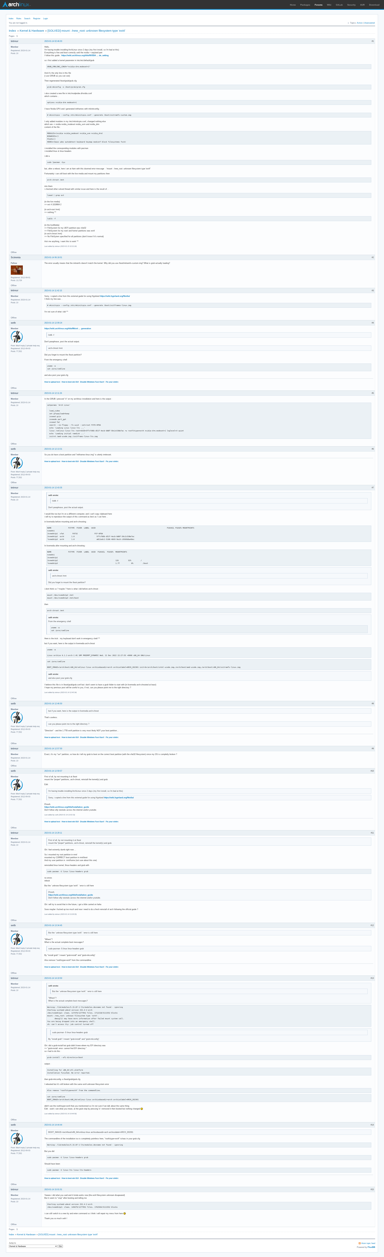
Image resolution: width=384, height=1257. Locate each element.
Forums (318, 5)
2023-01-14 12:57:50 (53, 748)
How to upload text (52, 382)
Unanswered (369, 23)
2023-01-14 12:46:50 (53, 703)
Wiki (329, 5)
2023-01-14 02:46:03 (53, 41)
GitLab (339, 5)
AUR (362, 5)
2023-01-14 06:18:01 (53, 257)
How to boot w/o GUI (70, 382)
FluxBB (371, 1247)
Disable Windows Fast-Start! (92, 382)
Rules (18, 18)
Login (45, 18)
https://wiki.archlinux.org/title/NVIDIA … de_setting (85, 55)
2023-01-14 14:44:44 (53, 1125)
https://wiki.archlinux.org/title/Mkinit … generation (67, 328)
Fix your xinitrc (112, 382)
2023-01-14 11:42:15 (53, 290)
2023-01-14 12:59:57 (53, 771)
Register (36, 18)
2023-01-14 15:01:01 (53, 1189)
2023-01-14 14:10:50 (53, 978)
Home (293, 5)
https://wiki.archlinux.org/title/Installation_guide (66, 807)
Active (359, 23)
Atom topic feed (368, 1243)
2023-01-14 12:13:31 (53, 449)
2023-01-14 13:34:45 (53, 925)
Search (27, 18)
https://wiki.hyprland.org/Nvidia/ (115, 296)
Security (351, 5)
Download (374, 5)
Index (11, 18)
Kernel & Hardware (32, 30)
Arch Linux (16, 4)
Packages (305, 5)
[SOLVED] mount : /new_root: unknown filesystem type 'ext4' (86, 30)
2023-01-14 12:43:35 (53, 487)
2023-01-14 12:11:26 (53, 393)
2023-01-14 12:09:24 (53, 323)
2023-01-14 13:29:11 (53, 833)
